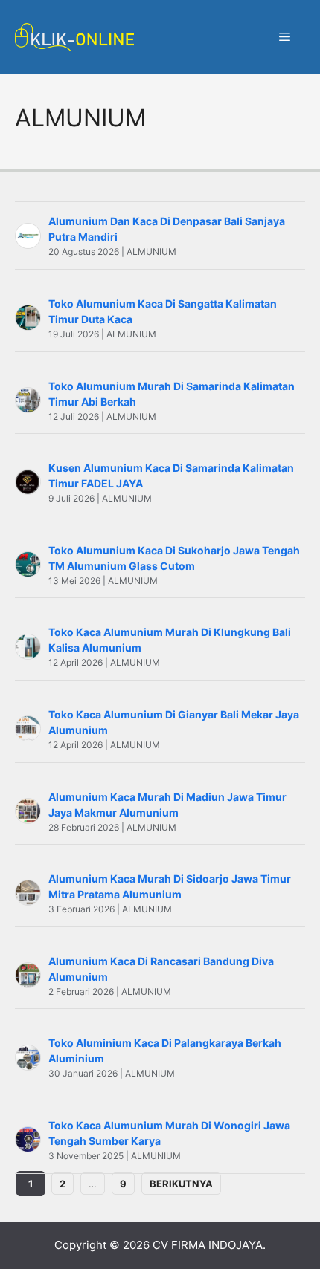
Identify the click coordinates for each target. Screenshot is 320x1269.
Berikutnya (181, 1184)
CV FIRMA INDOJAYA (208, 1245)
